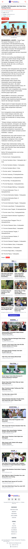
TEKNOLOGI (14, 531)
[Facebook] (15, 499)
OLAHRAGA (14, 529)
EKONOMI (14, 527)
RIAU (14, 523)
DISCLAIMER (14, 515)
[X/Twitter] (12, 499)
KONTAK (14, 517)
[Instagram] (9, 499)
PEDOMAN (14, 513)
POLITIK (14, 525)
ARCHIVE (13, 533)
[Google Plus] (19, 499)
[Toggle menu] (2, 1)
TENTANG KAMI (14, 509)
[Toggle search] (25, 1)
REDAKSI (14, 511)
